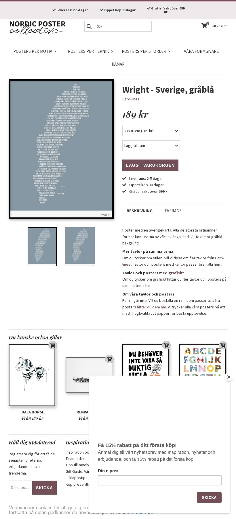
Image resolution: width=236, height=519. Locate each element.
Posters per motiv (32, 51)
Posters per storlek (144, 51)
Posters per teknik (88, 51)
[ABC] (203, 375)
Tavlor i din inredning (83, 458)
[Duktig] (146, 375)
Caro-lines (131, 99)
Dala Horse (33, 412)
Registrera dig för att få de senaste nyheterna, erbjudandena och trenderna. (32, 463)
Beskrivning (140, 210)
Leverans (172, 210)
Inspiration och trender (85, 452)
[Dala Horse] (33, 375)
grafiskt (176, 272)
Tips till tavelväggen (83, 464)
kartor (180, 264)
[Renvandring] (90, 375)
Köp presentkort (80, 484)
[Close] (228, 377)
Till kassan (219, 26)
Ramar (118, 64)
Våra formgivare (201, 51)
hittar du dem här (151, 307)
